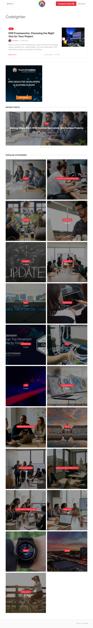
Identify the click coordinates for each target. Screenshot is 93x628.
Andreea (15, 40)
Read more (12, 54)
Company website (65, 4)
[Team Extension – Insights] (42, 3)
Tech (11, 28)
